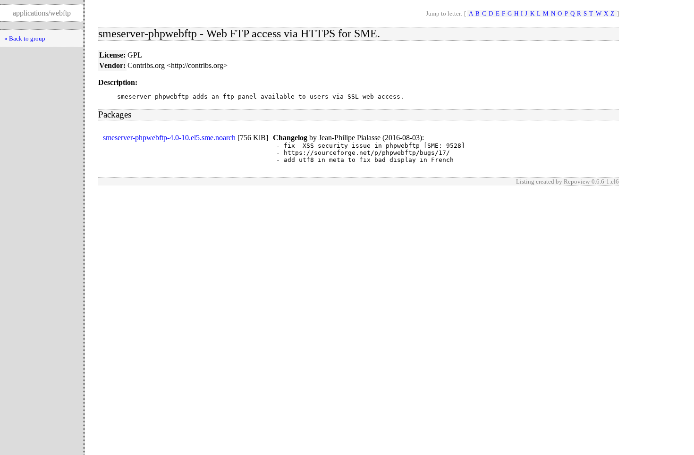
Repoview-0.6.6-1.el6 (591, 181)
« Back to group (24, 38)
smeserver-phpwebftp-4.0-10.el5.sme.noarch (169, 138)
